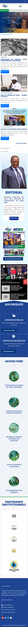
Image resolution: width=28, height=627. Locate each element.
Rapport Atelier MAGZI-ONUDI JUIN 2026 (14, 129)
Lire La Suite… (5, 71)
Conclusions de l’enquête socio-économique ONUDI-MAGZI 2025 (14, 60)
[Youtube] (2, 618)
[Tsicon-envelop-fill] (11, 618)
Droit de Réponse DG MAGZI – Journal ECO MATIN (14, 95)
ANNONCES (10, 93)
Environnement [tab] (5, 151)
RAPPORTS (10, 127)
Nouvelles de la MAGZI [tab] (6, 34)
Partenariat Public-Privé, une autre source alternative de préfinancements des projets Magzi (14, 199)
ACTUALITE (4, 57)
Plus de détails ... (7, 24)
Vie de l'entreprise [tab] (5, 148)
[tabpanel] (14, 91)
